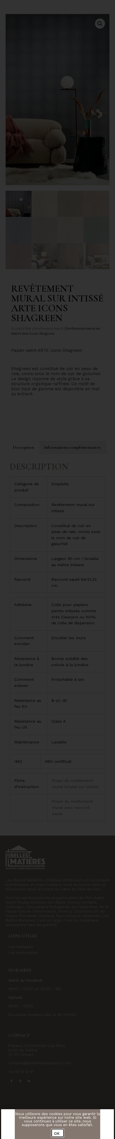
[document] (57, 569)
